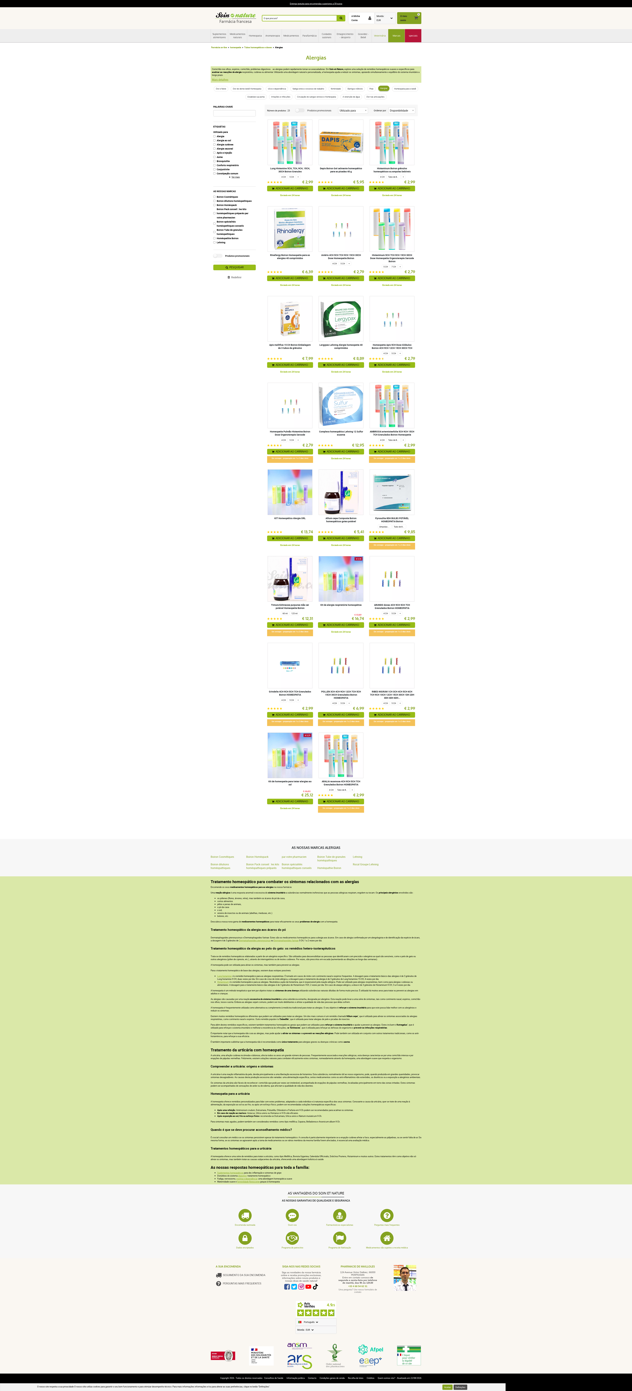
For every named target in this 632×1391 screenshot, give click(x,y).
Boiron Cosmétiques (227, 196)
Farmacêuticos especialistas (339, 1224)
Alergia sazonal (225, 148)
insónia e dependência (246, 1178)
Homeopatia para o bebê (405, 89)
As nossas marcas (224, 191)
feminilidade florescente (248, 1181)
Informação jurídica (296, 1378)
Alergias (383, 88)
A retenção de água (351, 97)
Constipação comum (227, 173)
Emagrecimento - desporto (345, 35)
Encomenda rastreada (245, 1224)
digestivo (242, 1175)
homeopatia (235, 47)
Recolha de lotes (355, 1378)
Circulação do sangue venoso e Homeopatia (316, 97)
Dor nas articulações (375, 97)
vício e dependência (277, 89)
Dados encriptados (245, 1247)
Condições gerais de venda (332, 1378)
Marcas (396, 35)
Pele (371, 89)
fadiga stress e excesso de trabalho (308, 89)
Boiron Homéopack (227, 205)
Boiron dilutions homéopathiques (234, 200)
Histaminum (223, 981)
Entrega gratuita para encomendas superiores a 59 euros (316, 3)
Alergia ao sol (224, 140)
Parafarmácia (310, 35)
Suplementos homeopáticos (230, 1172)
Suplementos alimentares (219, 35)
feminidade (336, 89)
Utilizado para (220, 132)
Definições (460, 1387)
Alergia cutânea (225, 144)
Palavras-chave (223, 106)
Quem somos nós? (386, 1378)
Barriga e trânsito (355, 89)
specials (413, 35)
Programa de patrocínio (292, 1247)
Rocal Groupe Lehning (366, 864)
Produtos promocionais (237, 255)
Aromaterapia (272, 35)
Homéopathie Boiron (227, 238)
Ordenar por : (380, 110)
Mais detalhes (220, 79)
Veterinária (380, 35)
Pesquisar (236, 267)
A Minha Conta (355, 18)
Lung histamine (224, 976)
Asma (220, 157)
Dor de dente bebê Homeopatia (247, 89)
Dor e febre (221, 89)
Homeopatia (255, 35)
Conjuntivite (223, 169)
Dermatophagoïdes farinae (286, 940)
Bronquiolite (223, 161)
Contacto (312, 1378)
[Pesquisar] (341, 18)
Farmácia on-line (219, 47)
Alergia (220, 136)
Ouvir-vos (292, 1224)
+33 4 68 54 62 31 (357, 1286)
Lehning (221, 242)
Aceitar (447, 1387)
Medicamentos (291, 35)
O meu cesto (403, 18)
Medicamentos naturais (237, 35)
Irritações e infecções (280, 97)
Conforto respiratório (228, 165)
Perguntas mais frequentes (387, 1224)
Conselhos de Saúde (273, 1378)
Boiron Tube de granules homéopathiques (229, 232)
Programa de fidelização (340, 1247)
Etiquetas (219, 126)
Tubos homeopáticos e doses (258, 47)
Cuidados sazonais (327, 35)
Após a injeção (224, 152)
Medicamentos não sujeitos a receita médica (387, 1247)
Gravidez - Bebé (363, 35)
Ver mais (236, 176)
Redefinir (236, 277)
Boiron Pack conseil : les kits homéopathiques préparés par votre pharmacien (232, 213)
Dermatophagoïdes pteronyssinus (254, 940)
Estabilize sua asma (256, 97)
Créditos (370, 1378)
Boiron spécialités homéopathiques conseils (230, 223)
